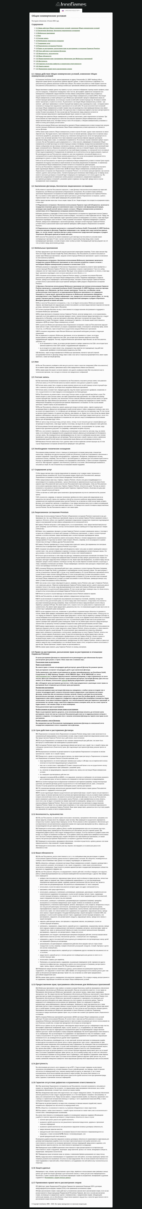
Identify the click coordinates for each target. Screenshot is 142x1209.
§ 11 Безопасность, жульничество (47, 53)
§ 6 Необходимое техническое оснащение (50, 41)
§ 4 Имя (38, 35)
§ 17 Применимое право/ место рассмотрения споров (54, 69)
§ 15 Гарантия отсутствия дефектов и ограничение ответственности (58, 64)
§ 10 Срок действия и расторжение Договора (51, 51)
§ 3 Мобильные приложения (45, 33)
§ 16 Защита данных (42, 66)
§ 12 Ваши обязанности (43, 56)
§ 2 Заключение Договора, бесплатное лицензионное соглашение (58, 30)
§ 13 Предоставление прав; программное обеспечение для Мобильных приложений (64, 58)
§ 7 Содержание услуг (43, 43)
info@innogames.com (43, 676)
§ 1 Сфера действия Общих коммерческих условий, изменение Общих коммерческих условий (67, 28)
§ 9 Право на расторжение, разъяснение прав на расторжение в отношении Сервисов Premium (68, 48)
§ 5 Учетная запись (42, 38)
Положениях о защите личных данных (58, 1177)
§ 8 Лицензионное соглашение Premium (49, 46)
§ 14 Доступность (41, 61)
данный (64, 680)
